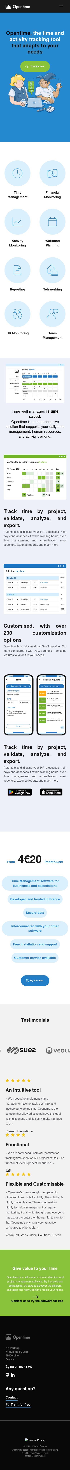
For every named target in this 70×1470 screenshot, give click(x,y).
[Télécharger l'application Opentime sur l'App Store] (51, 792)
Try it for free (21, 1404)
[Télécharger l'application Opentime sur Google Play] (20, 792)
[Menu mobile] (60, 6)
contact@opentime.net (35, 1455)
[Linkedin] (13, 1375)
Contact (12, 1397)
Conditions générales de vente (35, 1452)
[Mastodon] (7, 1375)
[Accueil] (18, 6)
